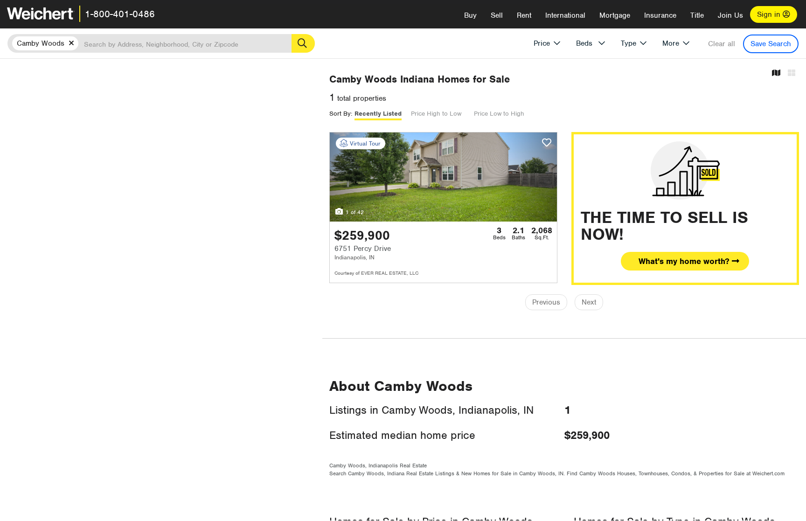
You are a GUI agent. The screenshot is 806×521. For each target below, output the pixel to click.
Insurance (660, 15)
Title (697, 15)
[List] (791, 73)
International (565, 15)
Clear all (721, 44)
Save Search (770, 44)
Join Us (730, 15)
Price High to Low (436, 114)
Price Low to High (499, 114)
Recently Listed (378, 114)
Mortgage (614, 15)
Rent (524, 15)
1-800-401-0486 (120, 14)
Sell (497, 15)
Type (628, 43)
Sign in (770, 14)
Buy (470, 15)
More (670, 43)
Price (542, 43)
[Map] (776, 73)
